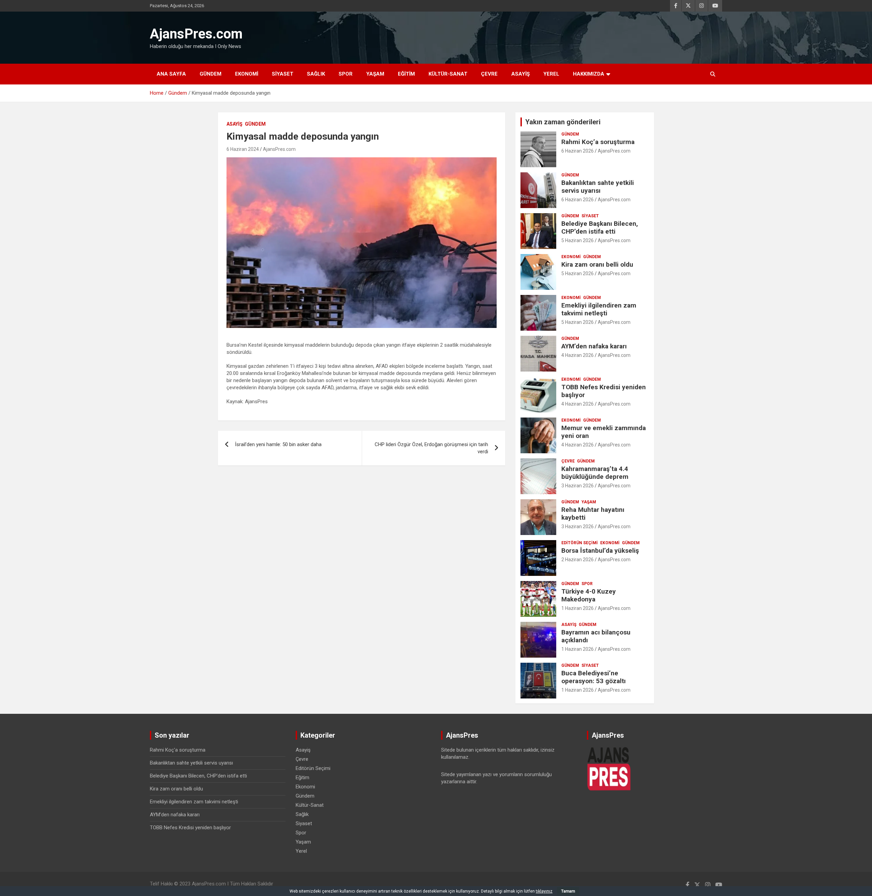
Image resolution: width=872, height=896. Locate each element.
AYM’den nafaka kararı (594, 346)
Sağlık (316, 74)
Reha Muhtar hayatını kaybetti (592, 513)
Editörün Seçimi (579, 542)
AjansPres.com (196, 34)
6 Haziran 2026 (577, 151)
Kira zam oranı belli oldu (597, 264)
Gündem (210, 74)
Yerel (551, 74)
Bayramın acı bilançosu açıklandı (595, 636)
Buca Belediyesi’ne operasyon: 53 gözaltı (593, 677)
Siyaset (282, 74)
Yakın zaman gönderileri (563, 122)
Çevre (489, 74)
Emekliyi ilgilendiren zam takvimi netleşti (598, 309)
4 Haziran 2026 (577, 355)
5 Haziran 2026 (577, 240)
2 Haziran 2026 (577, 559)
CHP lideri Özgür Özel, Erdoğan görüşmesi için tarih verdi (431, 448)
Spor (346, 74)
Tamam (568, 891)
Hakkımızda (588, 74)
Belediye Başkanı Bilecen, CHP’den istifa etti (599, 227)
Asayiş (520, 74)
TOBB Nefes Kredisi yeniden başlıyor (603, 391)
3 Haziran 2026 (577, 485)
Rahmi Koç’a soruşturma (598, 142)
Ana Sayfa (171, 74)
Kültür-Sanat (448, 74)
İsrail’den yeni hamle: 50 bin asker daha (278, 444)
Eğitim (406, 74)
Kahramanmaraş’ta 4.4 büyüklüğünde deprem (594, 473)
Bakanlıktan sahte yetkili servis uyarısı (597, 186)
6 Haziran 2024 (243, 149)
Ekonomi (246, 74)
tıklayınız (544, 891)
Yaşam (375, 74)
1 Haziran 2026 (577, 608)
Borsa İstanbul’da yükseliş (600, 550)
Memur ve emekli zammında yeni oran (603, 432)
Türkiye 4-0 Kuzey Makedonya (588, 595)
